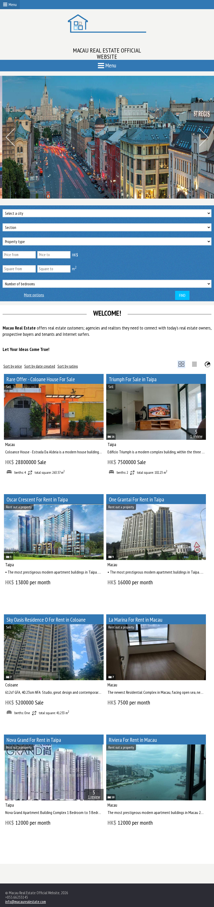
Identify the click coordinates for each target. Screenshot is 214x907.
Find (182, 295)
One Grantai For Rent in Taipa (136, 499)
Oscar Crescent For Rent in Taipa (37, 499)
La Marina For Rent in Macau (135, 619)
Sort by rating (67, 366)
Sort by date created (39, 366)
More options (34, 295)
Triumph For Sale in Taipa (133, 379)
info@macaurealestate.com (25, 901)
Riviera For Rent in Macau (133, 739)
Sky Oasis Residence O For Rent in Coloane (46, 619)
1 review (196, 436)
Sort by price (12, 366)
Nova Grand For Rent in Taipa (34, 739)
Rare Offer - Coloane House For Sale (41, 379)
